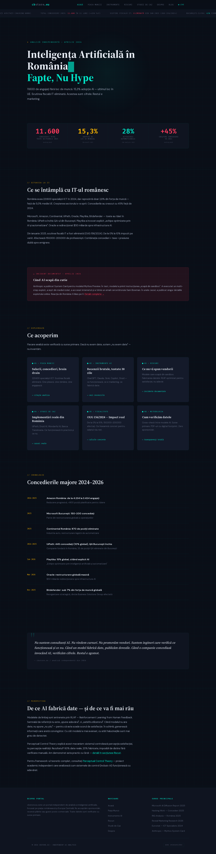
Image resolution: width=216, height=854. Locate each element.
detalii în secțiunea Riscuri (106, 752)
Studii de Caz (144, 5)
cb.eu (41, 4)
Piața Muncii (95, 5)
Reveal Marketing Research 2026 (167, 821)
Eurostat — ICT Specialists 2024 (167, 826)
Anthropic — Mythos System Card (168, 831)
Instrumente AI (115, 816)
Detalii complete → (94, 294)
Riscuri (128, 5)
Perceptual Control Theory (98, 761)
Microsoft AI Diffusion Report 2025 (168, 805)
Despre (160, 5)
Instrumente (113, 5)
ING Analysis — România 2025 (166, 816)
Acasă (80, 5)
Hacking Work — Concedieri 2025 (168, 810)
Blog (171, 5)
